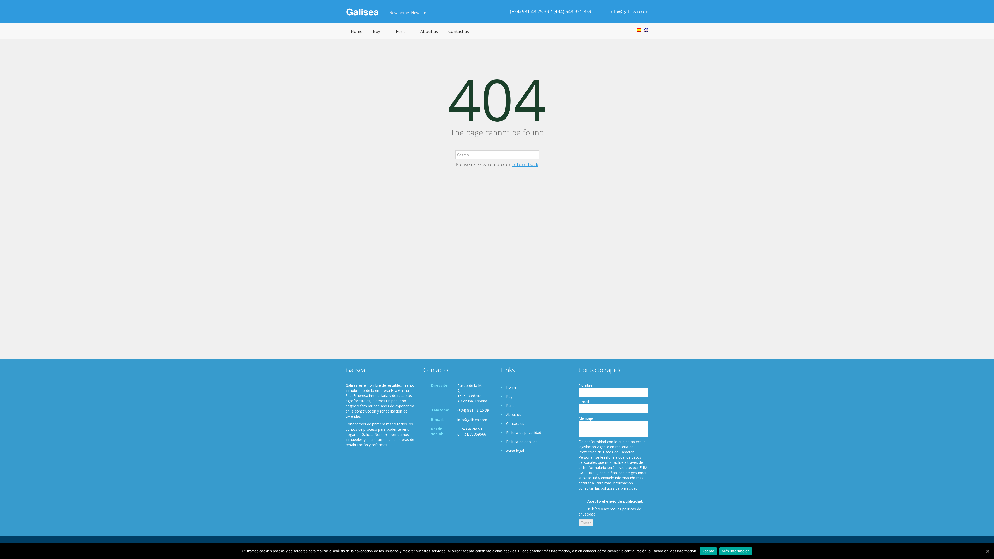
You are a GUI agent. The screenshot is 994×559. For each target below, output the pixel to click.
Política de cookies (521, 441)
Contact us (458, 31)
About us (429, 31)
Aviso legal (515, 450)
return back (525, 164)
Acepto (708, 551)
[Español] (639, 30)
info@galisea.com (628, 11)
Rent (400, 31)
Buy (376, 31)
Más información (736, 551)
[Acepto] (987, 551)
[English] (646, 30)
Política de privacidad (523, 432)
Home (356, 31)
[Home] (389, 11)
